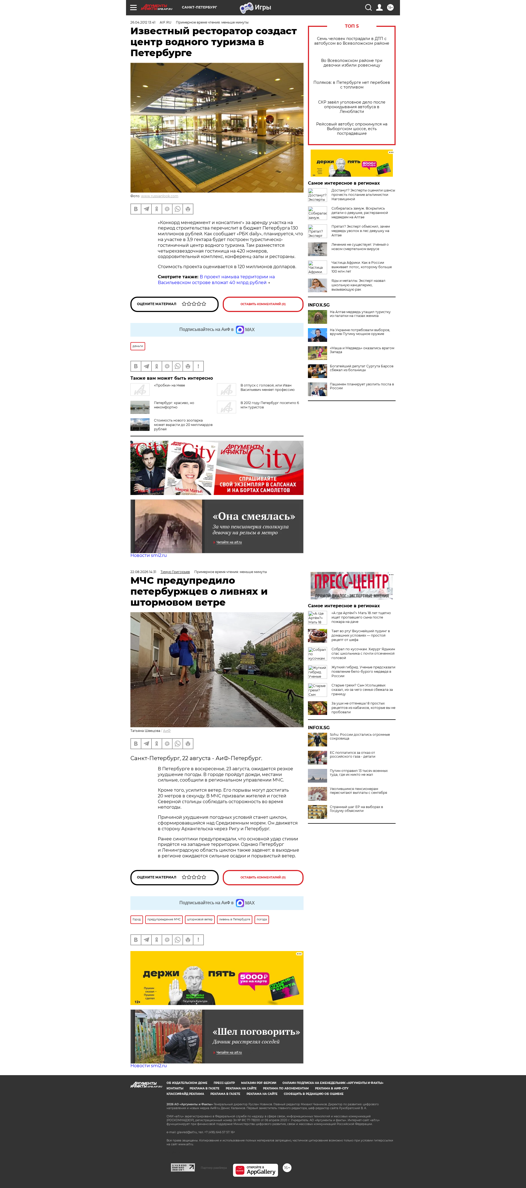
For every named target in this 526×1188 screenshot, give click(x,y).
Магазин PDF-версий (258, 1083)
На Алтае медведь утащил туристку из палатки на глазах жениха (360, 314)
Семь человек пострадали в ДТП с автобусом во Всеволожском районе (351, 41)
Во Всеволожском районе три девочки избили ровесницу (351, 63)
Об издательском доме (187, 1083)
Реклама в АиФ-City (331, 1088)
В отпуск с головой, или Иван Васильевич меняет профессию (268, 387)
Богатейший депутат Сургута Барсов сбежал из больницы (361, 368)
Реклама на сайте (241, 1088)
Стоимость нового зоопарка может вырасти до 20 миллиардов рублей (183, 424)
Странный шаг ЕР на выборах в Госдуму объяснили (356, 809)
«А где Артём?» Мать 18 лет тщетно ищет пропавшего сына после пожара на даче (361, 617)
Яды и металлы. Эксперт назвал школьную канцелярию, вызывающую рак (358, 285)
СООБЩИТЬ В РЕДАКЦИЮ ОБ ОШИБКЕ (314, 1094)
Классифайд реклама (185, 1094)
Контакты (175, 1088)
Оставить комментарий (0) (263, 304)
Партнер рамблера (214, 1167)
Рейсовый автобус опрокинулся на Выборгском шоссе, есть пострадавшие (351, 129)
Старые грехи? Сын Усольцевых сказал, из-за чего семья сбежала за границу (362, 689)
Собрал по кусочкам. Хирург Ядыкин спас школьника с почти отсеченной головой (363, 653)
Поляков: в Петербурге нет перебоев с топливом (351, 85)
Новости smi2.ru (148, 555)
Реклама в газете (204, 1088)
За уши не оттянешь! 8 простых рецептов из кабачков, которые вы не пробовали (363, 707)
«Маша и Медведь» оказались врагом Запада (362, 350)
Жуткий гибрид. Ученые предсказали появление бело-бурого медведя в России (363, 671)
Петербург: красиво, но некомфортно (174, 405)
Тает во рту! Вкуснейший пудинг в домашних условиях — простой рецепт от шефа (360, 635)
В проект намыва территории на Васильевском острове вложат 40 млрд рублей (216, 279)
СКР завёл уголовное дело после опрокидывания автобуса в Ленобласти (351, 107)
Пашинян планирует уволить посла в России (362, 386)
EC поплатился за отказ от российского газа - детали (352, 754)
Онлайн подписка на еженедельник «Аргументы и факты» (333, 1083)
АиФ (167, 731)
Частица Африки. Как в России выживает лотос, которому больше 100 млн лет (361, 266)
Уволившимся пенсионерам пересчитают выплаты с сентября (358, 791)
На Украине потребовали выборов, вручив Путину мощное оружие (360, 332)
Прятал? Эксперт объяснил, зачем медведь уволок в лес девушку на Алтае (360, 230)
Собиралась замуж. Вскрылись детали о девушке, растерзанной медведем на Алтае (359, 212)
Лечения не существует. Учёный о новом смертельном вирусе (360, 246)
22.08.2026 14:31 (143, 572)
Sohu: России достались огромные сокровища (360, 736)
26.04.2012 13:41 (142, 22)
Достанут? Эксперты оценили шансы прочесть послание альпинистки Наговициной (363, 194)
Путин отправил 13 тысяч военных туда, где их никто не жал (359, 773)
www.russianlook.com (159, 196)
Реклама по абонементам (286, 1088)
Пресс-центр (224, 1083)
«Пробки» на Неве (169, 385)
